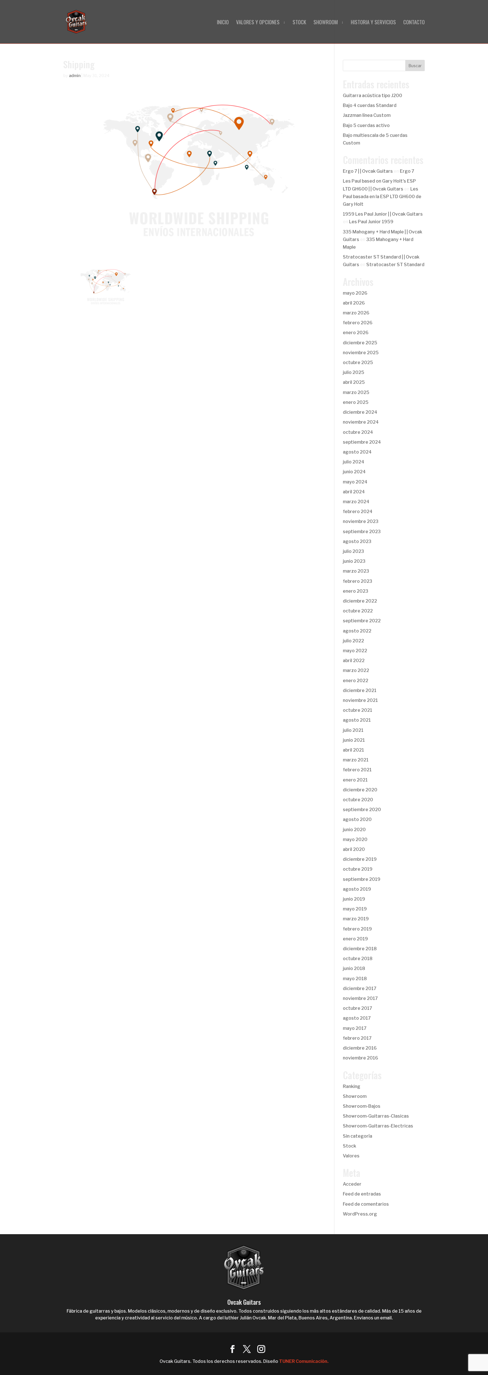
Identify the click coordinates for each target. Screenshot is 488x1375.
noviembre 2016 (360, 1058)
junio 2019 (354, 899)
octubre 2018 (357, 958)
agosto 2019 (357, 889)
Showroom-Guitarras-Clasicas (376, 1116)
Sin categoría (357, 1136)
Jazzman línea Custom (367, 115)
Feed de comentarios (366, 1204)
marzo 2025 (356, 392)
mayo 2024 (355, 482)
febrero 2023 (357, 581)
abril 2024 (354, 491)
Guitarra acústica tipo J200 (372, 95)
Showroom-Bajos (361, 1106)
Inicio (223, 23)
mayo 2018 (355, 978)
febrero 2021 (357, 769)
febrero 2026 (357, 322)
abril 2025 (354, 382)
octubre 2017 (357, 1008)
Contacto (414, 23)
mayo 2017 (355, 1028)
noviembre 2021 (360, 700)
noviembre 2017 (360, 998)
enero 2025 (356, 402)
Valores (351, 1156)
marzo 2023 (356, 571)
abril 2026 (354, 303)
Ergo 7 (407, 171)
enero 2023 (355, 591)
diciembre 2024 (360, 412)
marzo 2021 (356, 760)
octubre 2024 (358, 432)
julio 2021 (353, 730)
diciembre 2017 (359, 988)
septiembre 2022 (362, 620)
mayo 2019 (355, 909)
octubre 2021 (357, 710)
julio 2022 (353, 640)
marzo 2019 (356, 918)
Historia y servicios (373, 23)
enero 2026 (356, 332)
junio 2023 (354, 561)
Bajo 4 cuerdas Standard (369, 105)
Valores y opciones (258, 23)
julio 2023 (353, 551)
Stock (299, 23)
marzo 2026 (356, 313)
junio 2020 (354, 829)
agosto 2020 (357, 819)
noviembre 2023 (360, 521)
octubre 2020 (358, 799)
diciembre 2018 (360, 948)
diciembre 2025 (360, 342)
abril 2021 (353, 750)
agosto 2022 (357, 631)
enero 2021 (355, 780)
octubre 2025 (358, 362)
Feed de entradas (362, 1194)
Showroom (325, 23)
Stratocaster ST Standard (395, 264)
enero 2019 (355, 939)
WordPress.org (360, 1214)
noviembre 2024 (361, 422)
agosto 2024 (357, 452)
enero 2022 (355, 680)
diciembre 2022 (360, 601)
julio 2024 (353, 462)
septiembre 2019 (361, 879)
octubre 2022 (358, 611)
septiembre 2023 (362, 531)
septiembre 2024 (362, 442)
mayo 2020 (355, 839)
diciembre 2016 (360, 1048)
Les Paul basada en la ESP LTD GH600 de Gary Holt (382, 196)
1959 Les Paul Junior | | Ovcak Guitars (383, 214)
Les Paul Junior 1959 (371, 221)
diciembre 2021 (359, 690)
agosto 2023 (357, 541)
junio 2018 (354, 968)
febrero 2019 (357, 929)
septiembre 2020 (362, 809)
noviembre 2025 (361, 352)
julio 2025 (353, 372)
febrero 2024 (357, 511)
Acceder (352, 1184)
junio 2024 (354, 471)
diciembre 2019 (360, 859)
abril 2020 (354, 849)
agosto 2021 (357, 720)
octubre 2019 (357, 869)
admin (74, 75)
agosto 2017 (357, 1018)
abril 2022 (354, 660)
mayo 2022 (355, 650)
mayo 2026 (355, 293)
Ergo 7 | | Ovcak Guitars (368, 171)
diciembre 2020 (360, 789)
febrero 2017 (357, 1038)
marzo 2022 (356, 670)
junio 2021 (354, 740)
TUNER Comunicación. (303, 1361)
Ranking (351, 1086)
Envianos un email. (373, 1318)
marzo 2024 (356, 501)
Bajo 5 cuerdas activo (366, 125)
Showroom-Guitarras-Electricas (378, 1126)
